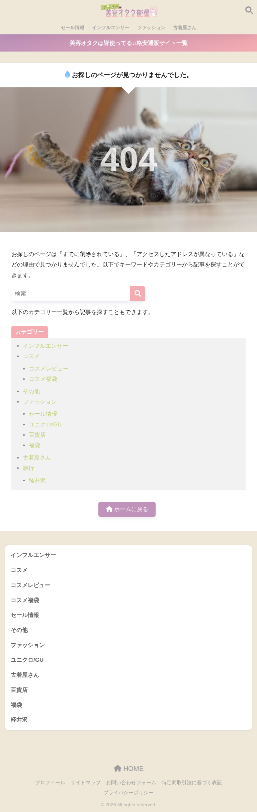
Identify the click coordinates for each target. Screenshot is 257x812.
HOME (132, 768)
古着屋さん (184, 27)
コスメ (31, 356)
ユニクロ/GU (45, 424)
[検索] (137, 293)
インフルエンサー (111, 27)
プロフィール (50, 782)
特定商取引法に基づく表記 (192, 782)
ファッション (151, 27)
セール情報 (72, 27)
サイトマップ (86, 782)
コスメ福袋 (43, 379)
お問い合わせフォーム (131, 782)
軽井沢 (37, 480)
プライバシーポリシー (128, 792)
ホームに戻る (130, 509)
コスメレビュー (49, 369)
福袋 (34, 445)
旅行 (28, 468)
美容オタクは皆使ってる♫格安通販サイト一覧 (129, 43)
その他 (31, 391)
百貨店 (37, 435)
